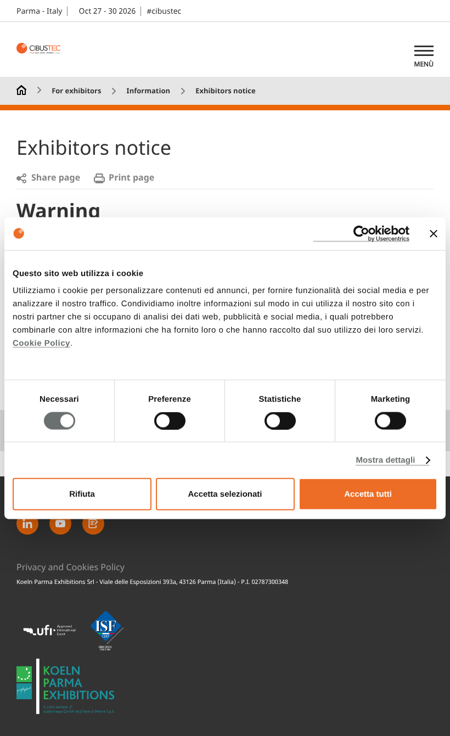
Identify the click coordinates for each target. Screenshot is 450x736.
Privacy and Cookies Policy (70, 567)
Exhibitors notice (225, 91)
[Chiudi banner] (433, 233)
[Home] (21, 89)
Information (148, 91)
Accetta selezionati (225, 494)
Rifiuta (82, 494)
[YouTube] (60, 524)
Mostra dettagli (385, 459)
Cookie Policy (41, 343)
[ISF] (107, 630)
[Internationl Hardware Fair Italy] (43, 49)
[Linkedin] (27, 524)
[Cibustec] (65, 686)
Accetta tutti (368, 494)
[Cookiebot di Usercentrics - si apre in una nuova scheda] (361, 233)
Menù (424, 64)
